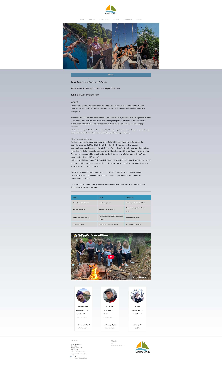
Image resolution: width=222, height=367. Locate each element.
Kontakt (139, 19)
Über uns (91, 19)
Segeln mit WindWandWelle (117, 345)
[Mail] (111, 75)
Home (82, 19)
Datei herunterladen (81, 358)
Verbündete (127, 19)
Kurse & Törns (104, 19)
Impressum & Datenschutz (79, 354)
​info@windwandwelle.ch (78, 351)
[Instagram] (109, 75)
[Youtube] (112, 75)
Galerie (116, 19)
